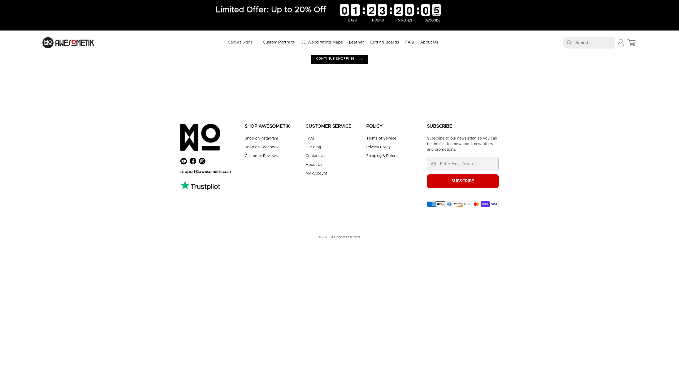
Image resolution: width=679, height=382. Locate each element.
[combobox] (591, 43)
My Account (316, 173)
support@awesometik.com (205, 172)
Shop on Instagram (261, 138)
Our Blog (313, 147)
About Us (314, 165)
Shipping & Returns (382, 156)
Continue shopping (335, 58)
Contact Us (315, 156)
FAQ (310, 138)
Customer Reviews (261, 156)
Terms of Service (381, 138)
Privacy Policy (378, 147)
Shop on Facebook (262, 147)
